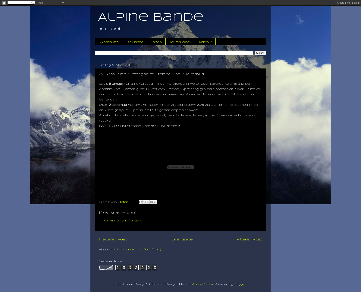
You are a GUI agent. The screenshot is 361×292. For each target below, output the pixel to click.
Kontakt (205, 41)
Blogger (240, 284)
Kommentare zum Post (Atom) (139, 249)
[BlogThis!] (144, 202)
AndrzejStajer (203, 284)
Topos (156, 41)
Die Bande (134, 41)
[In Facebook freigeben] (151, 202)
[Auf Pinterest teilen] (155, 202)
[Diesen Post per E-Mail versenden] (141, 202)
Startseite (182, 239)
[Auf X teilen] (148, 202)
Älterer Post (249, 239)
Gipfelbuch (109, 41)
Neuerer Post (113, 239)
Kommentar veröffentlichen (124, 220)
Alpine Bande (151, 17)
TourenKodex (180, 41)
